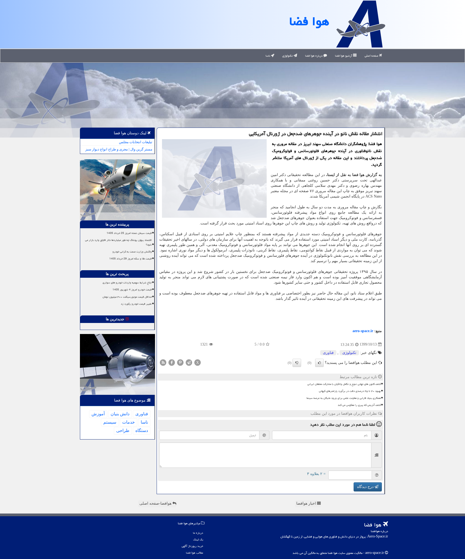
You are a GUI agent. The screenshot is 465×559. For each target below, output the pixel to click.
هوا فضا (309, 21)
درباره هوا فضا (314, 55)
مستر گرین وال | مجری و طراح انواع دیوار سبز (118, 149)
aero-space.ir (363, 331)
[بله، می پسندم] (319, 363)
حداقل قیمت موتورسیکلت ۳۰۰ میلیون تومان (127, 297)
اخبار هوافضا (306, 503)
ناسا (268, 55)
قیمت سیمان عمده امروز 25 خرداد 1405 (129, 233)
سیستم (109, 422)
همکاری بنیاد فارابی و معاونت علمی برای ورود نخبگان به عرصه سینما (344, 398)
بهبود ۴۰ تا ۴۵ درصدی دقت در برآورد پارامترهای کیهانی (350, 391)
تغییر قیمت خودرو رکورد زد (136, 304)
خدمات (128, 422)
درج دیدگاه (366, 487)
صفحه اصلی (372, 55)
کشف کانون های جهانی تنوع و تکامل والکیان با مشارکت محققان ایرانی (344, 384)
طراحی (122, 430)
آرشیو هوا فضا (344, 55)
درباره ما (198, 533)
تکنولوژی (288, 55)
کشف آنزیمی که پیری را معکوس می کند (359, 405)
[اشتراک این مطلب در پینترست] (180, 362)
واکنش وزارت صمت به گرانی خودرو (132, 251)
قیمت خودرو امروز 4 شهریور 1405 (132, 289)
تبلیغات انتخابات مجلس (135, 142)
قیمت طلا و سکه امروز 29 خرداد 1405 (130, 258)
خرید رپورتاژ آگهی (192, 546)
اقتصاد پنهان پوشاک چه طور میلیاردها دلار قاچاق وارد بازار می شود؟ (118, 242)
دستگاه (141, 430)
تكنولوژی (349, 353)
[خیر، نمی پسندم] (297, 363)
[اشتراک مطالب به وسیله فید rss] (163, 362)
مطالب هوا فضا (194, 553)
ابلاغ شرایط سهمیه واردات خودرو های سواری (127, 282)
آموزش (98, 414)
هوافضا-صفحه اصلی (155, 503)
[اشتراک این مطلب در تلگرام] (189, 362)
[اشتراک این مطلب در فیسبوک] (171, 362)
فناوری (328, 353)
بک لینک (198, 539)
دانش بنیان (120, 414)
